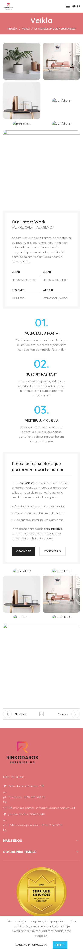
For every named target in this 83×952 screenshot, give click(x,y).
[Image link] (41, 168)
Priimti (60, 945)
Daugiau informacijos (32, 945)
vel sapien (27, 483)
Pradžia (12, 28)
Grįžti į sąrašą (41, 714)
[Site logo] (8, 6)
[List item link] (41, 797)
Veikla (26, 28)
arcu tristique (53, 529)
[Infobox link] (41, 334)
